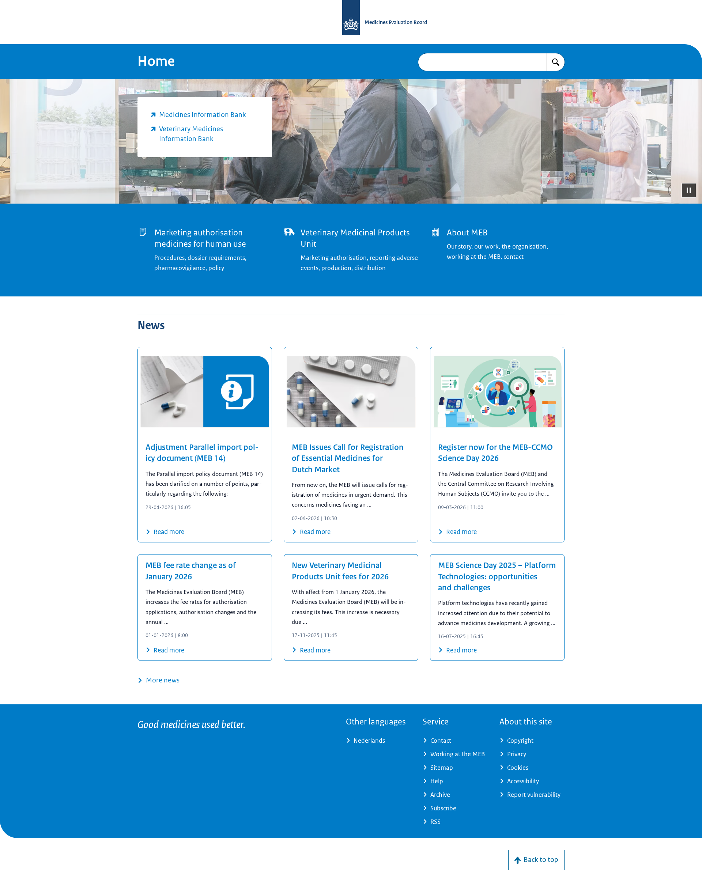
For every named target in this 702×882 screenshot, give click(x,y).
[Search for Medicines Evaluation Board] (556, 62)
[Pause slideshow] (689, 190)
